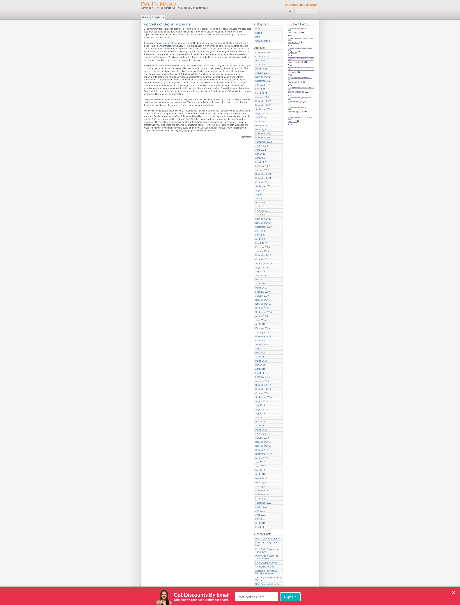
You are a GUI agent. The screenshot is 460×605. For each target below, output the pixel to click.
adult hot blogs (169, 43)
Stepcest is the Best (264, 567)
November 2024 (263, 77)
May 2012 (260, 470)
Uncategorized (262, 41)
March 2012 (261, 478)
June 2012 (260, 466)
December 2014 (263, 385)
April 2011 (260, 523)
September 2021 (263, 186)
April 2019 (260, 283)
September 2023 (263, 109)
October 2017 (262, 340)
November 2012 (263, 446)
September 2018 (263, 312)
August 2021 (261, 190)
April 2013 (260, 425)
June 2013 (260, 417)
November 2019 (263, 255)
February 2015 (262, 377)
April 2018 (260, 324)
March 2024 (261, 93)
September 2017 (263, 344)
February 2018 (262, 328)
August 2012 (261, 458)
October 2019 (262, 259)
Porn (257, 37)
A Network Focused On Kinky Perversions (266, 572)
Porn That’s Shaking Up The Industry (267, 550)
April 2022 (260, 158)
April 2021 (260, 206)
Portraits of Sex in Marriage (167, 24)
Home (145, 17)
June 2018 (260, 320)
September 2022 (263, 142)
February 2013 (262, 433)
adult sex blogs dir (239, 82)
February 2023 (262, 129)
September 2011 (263, 503)
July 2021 (260, 194)
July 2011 (260, 511)
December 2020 (263, 219)
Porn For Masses (158, 4)
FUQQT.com (158, 17)
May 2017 (260, 353)
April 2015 (260, 369)
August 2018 (261, 316)
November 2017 (263, 336)
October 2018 (262, 308)
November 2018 (263, 304)
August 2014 (261, 401)
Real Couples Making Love (268, 584)
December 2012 (263, 442)
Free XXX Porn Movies (266, 563)
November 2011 (263, 494)
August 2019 (261, 267)
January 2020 (262, 251)
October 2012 (262, 450)
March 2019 (261, 288)
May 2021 (260, 202)
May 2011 (260, 519)
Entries (293, 4)
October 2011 (261, 498)
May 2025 (260, 60)
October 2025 (262, 56)
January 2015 (262, 381)
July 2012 (260, 462)
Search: (289, 11)
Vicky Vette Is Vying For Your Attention (266, 557)
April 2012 (260, 474)
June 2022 (260, 150)
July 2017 (260, 348)
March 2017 (261, 361)
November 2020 (263, 223)
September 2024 (263, 81)
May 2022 (260, 154)
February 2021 (262, 211)
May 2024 (260, 89)
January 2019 (262, 296)
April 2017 (260, 356)
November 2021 (263, 178)
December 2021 (263, 174)
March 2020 (261, 243)
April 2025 (260, 64)
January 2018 (262, 332)
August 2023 (261, 113)
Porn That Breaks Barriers (267, 538)
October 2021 (262, 182)
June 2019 (260, 275)
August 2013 (261, 409)
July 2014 (260, 405)
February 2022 (262, 166)
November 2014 (263, 389)
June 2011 (260, 515)
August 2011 (261, 507)
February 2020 (262, 247)
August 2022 (261, 146)
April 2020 (260, 239)
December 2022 (263, 133)
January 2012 (262, 486)
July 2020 (260, 231)
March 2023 (261, 125)
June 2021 (260, 198)
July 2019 (260, 271)
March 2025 (261, 69)
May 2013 (260, 421)
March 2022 (261, 162)
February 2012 (262, 482)
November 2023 (263, 105)
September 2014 (263, 397)
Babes (258, 28)
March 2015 (261, 373)
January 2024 (262, 97)
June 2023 (260, 117)
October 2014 (262, 393)
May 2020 (260, 235)
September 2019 (263, 263)
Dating (258, 33)
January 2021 (262, 214)
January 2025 (262, 73)
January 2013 (262, 438)
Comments (310, 4)
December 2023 (263, 101)
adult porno (158, 91)
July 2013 (260, 413)
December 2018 (263, 300)
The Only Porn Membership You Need (268, 578)
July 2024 (260, 85)
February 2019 (262, 292)
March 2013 (261, 430)
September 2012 (263, 454)
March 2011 (261, 527)
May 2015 (260, 365)
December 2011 (263, 490)
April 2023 (260, 121)
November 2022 (263, 137)
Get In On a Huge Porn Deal (266, 544)
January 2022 (262, 170)
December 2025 (263, 52)
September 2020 (263, 227)
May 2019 (260, 279)
